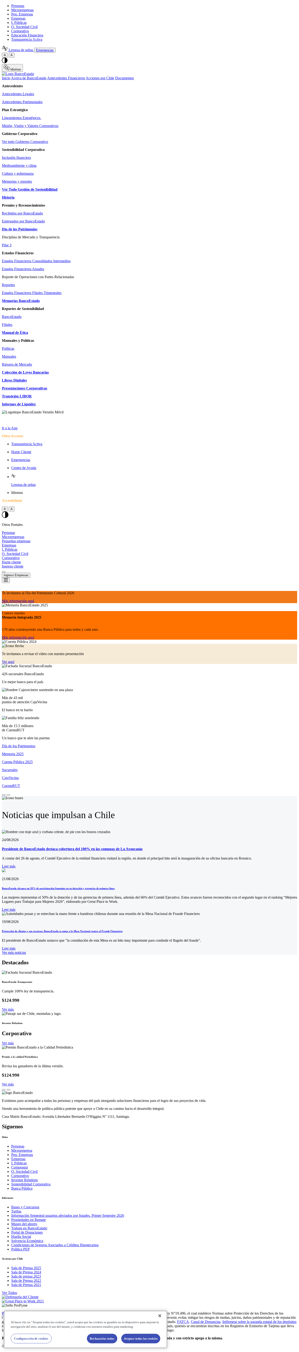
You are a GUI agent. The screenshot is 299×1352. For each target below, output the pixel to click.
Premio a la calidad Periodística (20, 1056)
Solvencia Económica (27, 1241)
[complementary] (149, 689)
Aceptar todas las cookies (141, 1338)
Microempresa (21, 1150)
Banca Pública (21, 1188)
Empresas (18, 18)
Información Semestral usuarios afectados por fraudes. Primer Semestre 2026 (67, 1215)
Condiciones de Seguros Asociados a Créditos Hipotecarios (55, 1245)
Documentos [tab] (124, 78)
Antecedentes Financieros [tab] (66, 78)
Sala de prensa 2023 (26, 1276)
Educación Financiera (27, 35)
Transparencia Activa (26, 39)
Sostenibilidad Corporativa (30, 1184)
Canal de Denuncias (206, 1322)
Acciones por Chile (12, 1258)
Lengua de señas (23, 485)
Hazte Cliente (21, 452)
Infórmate (7, 1197)
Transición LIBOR (17, 396)
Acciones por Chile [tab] (100, 78)
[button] (4, 795)
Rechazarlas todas (102, 1338)
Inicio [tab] (6, 78)
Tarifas (16, 1211)
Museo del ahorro (24, 1224)
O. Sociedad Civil (24, 27)
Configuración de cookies (31, 1338)
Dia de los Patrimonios (19, 229)
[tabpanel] (149, 157)
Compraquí (19, 1167)
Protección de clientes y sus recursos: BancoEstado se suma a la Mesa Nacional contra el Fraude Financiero (62, 931)
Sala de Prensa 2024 (26, 1272)
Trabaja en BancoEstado (29, 1228)
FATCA (183, 1322)
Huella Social (21, 1237)
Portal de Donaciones (27, 1232)
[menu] (6, 580)
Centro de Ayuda (23, 468)
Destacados (15, 962)
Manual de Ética (15, 333)
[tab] (149, 746)
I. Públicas (19, 23)
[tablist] (149, 78)
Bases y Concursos (25, 1207)
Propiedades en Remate (28, 1220)
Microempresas (22, 10)
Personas (17, 6)
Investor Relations (12, 1023)
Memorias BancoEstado (21, 301)
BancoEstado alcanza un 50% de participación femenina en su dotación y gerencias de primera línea (58, 888)
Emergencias (20, 460)
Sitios (5, 1137)
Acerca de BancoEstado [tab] (28, 78)
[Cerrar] (160, 1316)
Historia (8, 197)
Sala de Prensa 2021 (26, 1285)
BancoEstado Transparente (17, 981)
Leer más (8, 866)
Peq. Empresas (22, 14)
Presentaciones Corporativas (24, 388)
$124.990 (10, 1000)
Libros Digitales (14, 380)
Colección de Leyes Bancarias (25, 372)
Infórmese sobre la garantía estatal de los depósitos (259, 1322)
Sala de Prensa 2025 (26, 1268)
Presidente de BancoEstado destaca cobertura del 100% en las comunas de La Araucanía (72, 849)
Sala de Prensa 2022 (26, 1281)
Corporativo (20, 31)
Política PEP (20, 1249)
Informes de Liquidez (19, 404)
